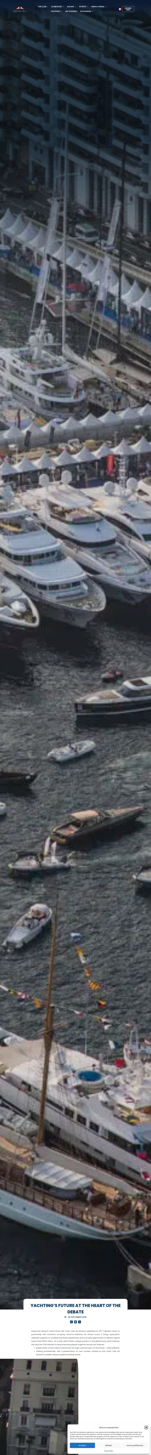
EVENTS (82, 6)
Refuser (108, 1445)
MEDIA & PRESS (97, 6)
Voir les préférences (135, 1445)
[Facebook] (75, 1321)
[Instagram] (71, 1321)
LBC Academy (71, 11)
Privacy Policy (108, 1451)
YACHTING (55, 11)
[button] (146, 1427)
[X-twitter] (79, 1321)
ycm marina (85, 11)
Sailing (70, 6)
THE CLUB (42, 6)
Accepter (82, 1445)
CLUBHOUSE (56, 6)
